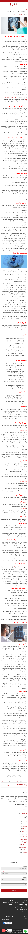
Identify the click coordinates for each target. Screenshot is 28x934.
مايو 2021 (24, 826)
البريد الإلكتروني (24, 882)
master (14, 14)
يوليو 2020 (24, 849)
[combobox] (24, 874)
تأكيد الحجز (14, 890)
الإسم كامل (25, 866)
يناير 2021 (24, 836)
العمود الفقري (17, 566)
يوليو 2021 (24, 823)
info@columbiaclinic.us (7, 919)
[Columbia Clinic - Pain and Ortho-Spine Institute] (14, 4)
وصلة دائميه (4, 781)
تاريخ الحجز (25, 877)
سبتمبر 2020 (24, 844)
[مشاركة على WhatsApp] (20, 776)
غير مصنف (25, 9)
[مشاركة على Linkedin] (8, 776)
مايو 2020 (24, 852)
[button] (26, 4)
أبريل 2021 (24, 828)
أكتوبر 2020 (24, 842)
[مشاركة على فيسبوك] (18, 776)
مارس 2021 (24, 831)
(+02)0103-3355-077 (14, 0)
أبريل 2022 (24, 821)
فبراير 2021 (24, 834)
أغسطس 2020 (23, 847)
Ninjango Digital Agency (18, 932)
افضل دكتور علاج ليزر (6, 785)
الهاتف (2, 871)
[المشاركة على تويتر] (15, 776)
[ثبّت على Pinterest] (10, 776)
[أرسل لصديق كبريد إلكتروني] (13, 776)
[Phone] (4, 930)
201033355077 (20, 918)
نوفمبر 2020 (24, 839)
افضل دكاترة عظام (18, 114)
